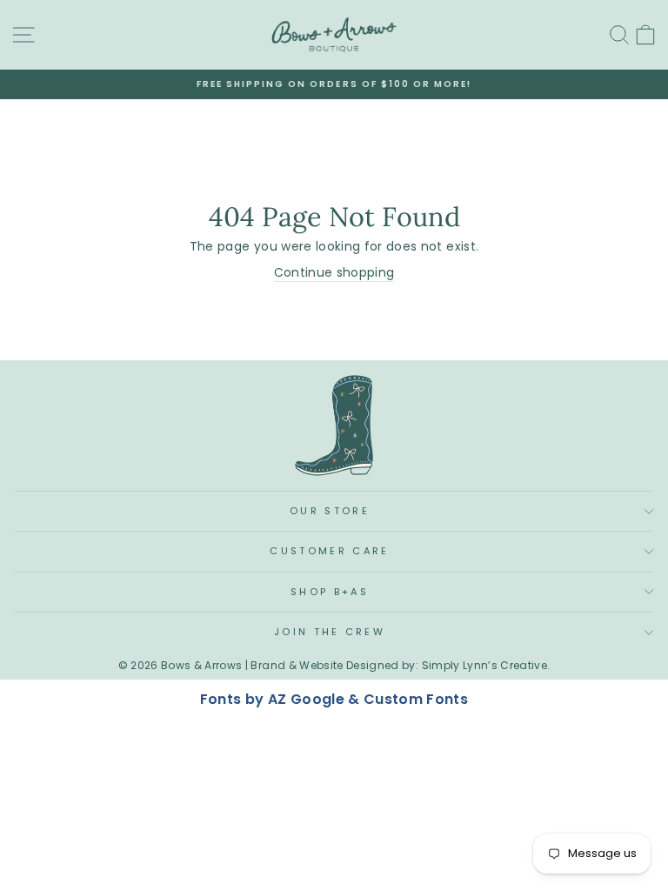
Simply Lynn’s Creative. (486, 665)
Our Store (330, 511)
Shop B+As (330, 592)
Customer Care (329, 551)
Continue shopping (334, 273)
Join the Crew (329, 632)
